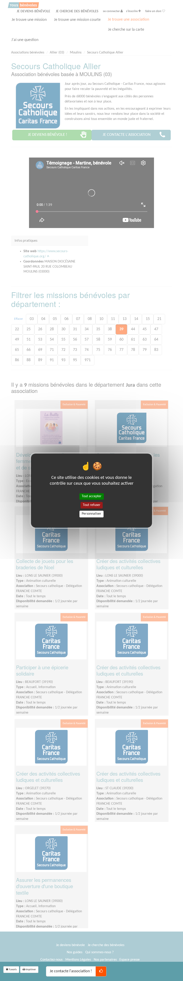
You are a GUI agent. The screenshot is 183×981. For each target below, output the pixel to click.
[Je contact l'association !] (101, 971)
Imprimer (30, 969)
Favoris (12, 969)
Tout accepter (92, 496)
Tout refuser (91, 505)
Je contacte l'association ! (71, 971)
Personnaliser (91, 514)
